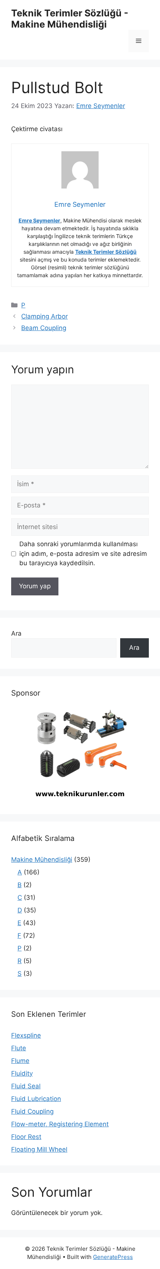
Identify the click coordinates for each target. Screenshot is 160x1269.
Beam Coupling (43, 328)
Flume (20, 1060)
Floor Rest (26, 1136)
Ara (16, 633)
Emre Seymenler (39, 220)
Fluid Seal (26, 1086)
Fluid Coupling (32, 1111)
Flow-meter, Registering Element (60, 1124)
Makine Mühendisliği (41, 859)
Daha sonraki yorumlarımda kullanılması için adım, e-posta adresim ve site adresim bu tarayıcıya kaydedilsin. (83, 553)
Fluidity (22, 1073)
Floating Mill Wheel (39, 1149)
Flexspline (26, 1035)
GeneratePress (113, 1256)
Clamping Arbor (44, 316)
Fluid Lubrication (36, 1098)
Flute (18, 1048)
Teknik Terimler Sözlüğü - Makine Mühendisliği (69, 18)
